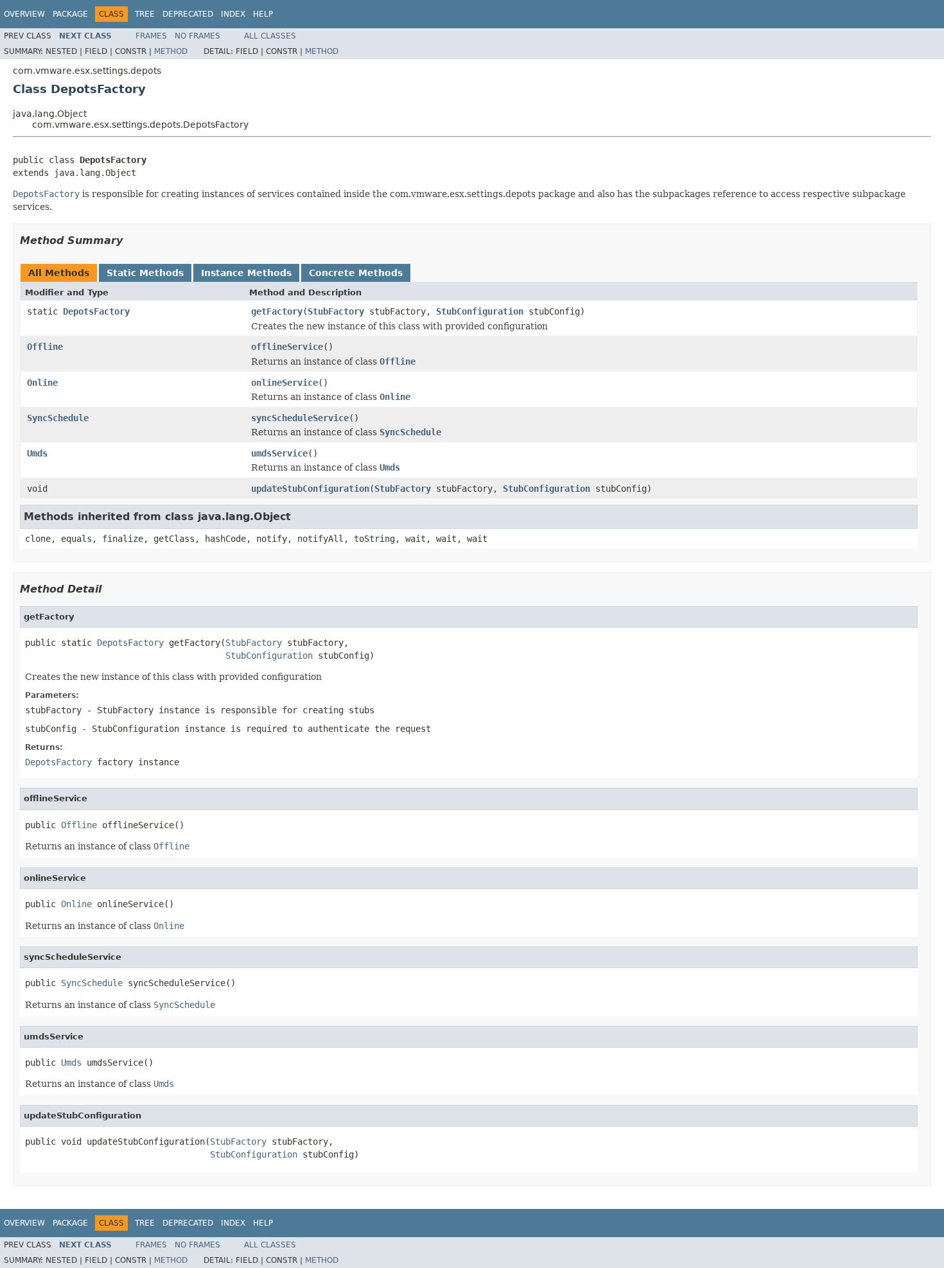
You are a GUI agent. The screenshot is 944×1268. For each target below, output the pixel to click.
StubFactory (336, 311)
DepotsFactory (96, 311)
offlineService (287, 347)
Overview (24, 14)
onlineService (284, 383)
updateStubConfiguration (310, 488)
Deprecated (187, 14)
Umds (37, 453)
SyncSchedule (58, 418)
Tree (145, 14)
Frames (151, 35)
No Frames (197, 35)
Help (263, 14)
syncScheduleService (300, 418)
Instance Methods (246, 273)
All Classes (270, 35)
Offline (45, 347)
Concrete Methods (356, 273)
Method (171, 51)
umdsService (279, 453)
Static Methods (145, 273)
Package (70, 14)
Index (233, 14)
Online (42, 383)
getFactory (276, 311)
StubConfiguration (479, 311)
